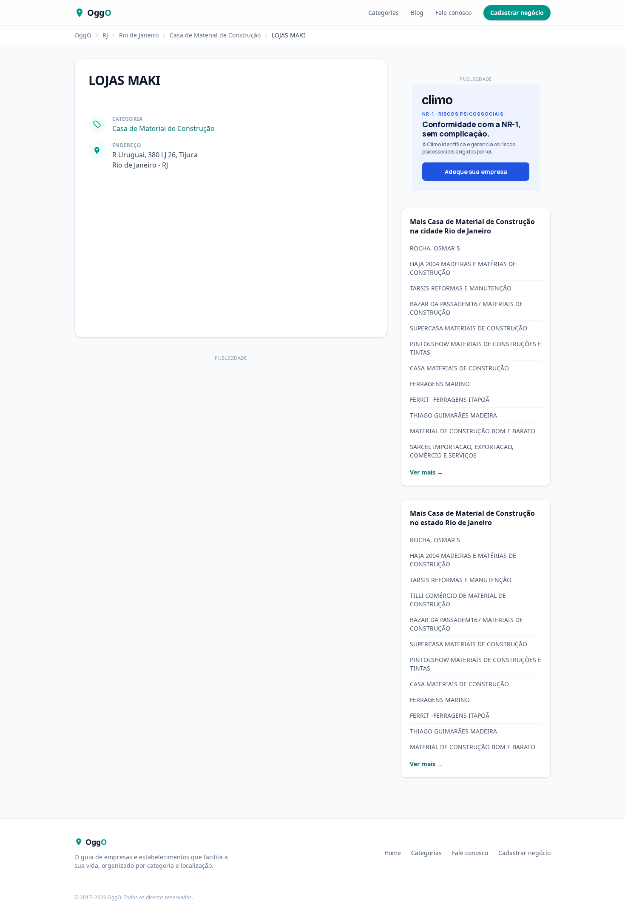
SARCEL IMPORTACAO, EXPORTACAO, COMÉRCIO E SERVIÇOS (462, 451)
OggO (82, 35)
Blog (417, 13)
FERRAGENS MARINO (440, 384)
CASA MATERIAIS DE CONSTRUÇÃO (459, 368)
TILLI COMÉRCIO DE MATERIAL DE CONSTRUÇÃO (458, 599)
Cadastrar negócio (517, 13)
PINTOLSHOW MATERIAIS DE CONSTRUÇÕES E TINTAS (475, 348)
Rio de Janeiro (139, 35)
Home (392, 853)
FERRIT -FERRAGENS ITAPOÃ (449, 399)
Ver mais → (426, 472)
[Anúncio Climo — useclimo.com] (476, 138)
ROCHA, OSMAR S (435, 248)
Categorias (383, 13)
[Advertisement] (230, 423)
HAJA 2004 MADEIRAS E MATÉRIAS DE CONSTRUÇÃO (463, 268)
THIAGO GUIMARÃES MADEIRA (453, 415)
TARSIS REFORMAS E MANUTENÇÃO (460, 288)
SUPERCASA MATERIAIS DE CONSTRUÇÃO (468, 328)
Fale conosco (453, 13)
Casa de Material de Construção (215, 35)
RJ (105, 35)
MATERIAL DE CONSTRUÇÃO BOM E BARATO (472, 431)
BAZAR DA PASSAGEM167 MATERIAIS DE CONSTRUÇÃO (466, 308)
